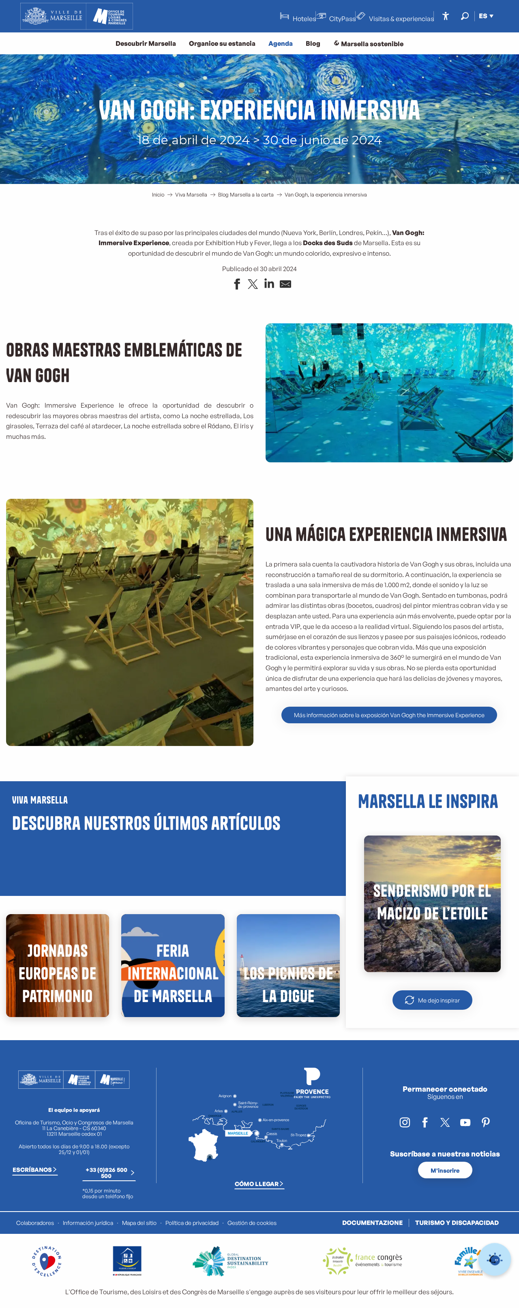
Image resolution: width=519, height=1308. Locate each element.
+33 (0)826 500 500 (106, 1172)
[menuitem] (76, 16)
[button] (465, 16)
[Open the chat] (494, 1259)
